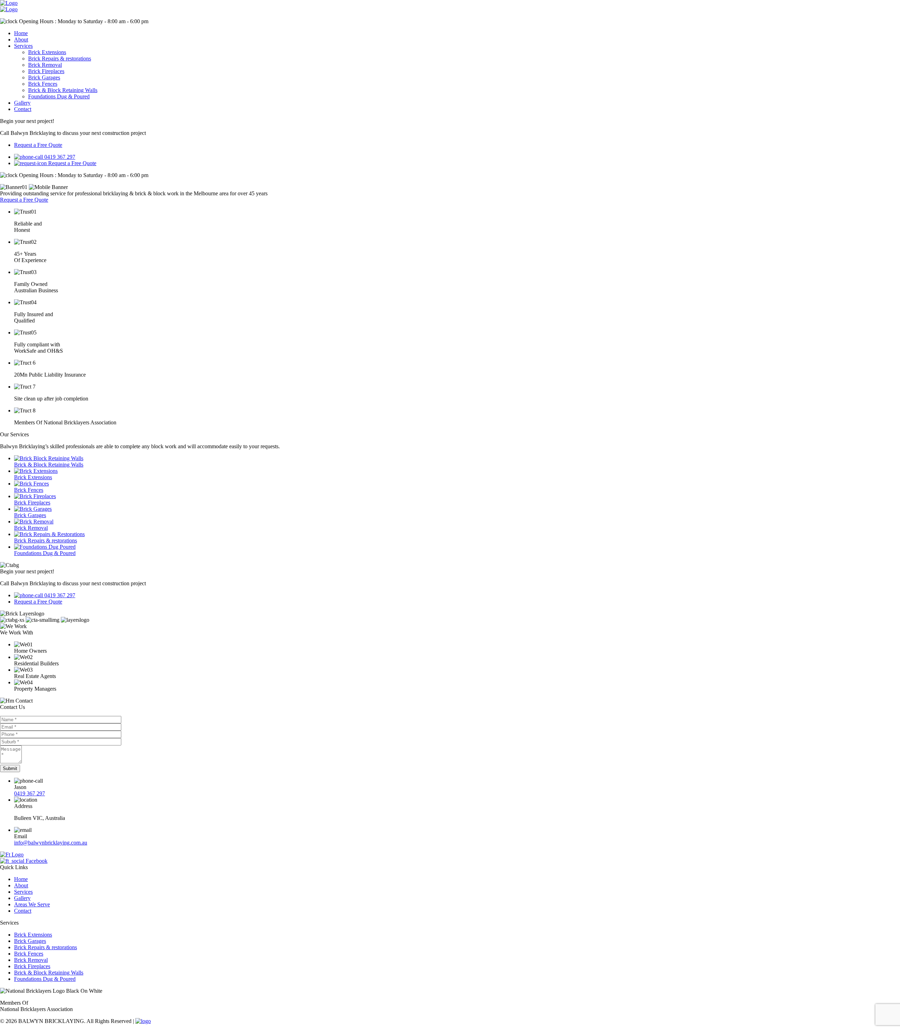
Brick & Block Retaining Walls (62, 90)
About (21, 40)
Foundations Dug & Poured (59, 96)
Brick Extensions (47, 52)
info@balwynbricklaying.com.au (50, 843)
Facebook (35, 861)
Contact (22, 109)
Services (23, 46)
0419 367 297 (29, 793)
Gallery (22, 103)
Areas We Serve (32, 904)
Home (21, 33)
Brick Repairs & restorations (59, 58)
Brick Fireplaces (46, 71)
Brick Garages (44, 77)
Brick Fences (42, 84)
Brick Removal (45, 65)
